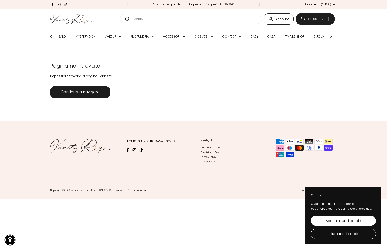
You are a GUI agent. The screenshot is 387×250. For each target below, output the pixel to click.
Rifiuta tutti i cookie (343, 233)
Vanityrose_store (80, 190)
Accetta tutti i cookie (343, 220)
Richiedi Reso (208, 161)
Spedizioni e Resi (210, 152)
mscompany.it (142, 190)
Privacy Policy (208, 157)
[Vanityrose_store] (71, 19)
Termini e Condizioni (212, 147)
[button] (315, 19)
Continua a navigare (80, 92)
